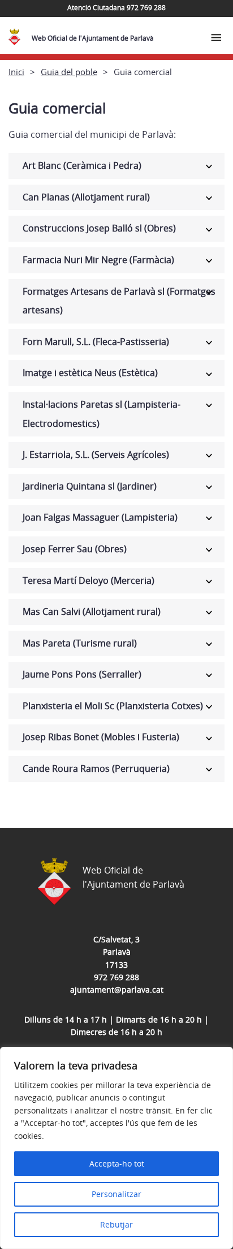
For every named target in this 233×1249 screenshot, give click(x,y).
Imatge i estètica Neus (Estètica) (90, 372)
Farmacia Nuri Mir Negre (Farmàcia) (98, 260)
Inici (16, 71)
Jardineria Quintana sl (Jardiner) (90, 486)
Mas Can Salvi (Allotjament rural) (92, 611)
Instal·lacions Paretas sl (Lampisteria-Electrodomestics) (101, 414)
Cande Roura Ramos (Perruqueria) (96, 768)
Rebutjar (116, 1224)
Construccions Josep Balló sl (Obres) (99, 228)
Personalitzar (116, 1194)
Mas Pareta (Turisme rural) (80, 643)
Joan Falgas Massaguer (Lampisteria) (100, 517)
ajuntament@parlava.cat (116, 989)
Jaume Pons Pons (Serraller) (82, 674)
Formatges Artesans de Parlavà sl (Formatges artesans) (119, 301)
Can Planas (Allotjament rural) (86, 197)
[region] (116, 1148)
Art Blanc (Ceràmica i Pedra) (82, 165)
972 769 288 (116, 977)
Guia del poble (69, 71)
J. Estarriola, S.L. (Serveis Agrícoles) (96, 454)
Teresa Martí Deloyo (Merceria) (88, 580)
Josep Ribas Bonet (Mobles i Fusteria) (101, 737)
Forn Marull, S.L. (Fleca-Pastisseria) (96, 341)
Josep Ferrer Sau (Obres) (75, 549)
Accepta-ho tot (116, 1163)
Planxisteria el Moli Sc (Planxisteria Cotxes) (113, 706)
